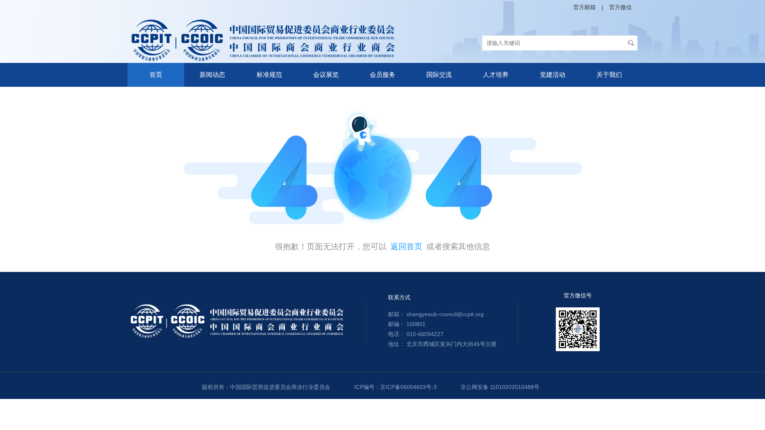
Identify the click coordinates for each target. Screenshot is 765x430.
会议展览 (326, 74)
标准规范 (269, 74)
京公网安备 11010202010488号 (500, 387)
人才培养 (495, 74)
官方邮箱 (584, 7)
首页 (155, 74)
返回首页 (406, 246)
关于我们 (609, 74)
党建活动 (552, 74)
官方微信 (620, 7)
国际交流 (439, 74)
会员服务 (382, 74)
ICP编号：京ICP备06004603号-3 (395, 387)
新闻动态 (212, 74)
